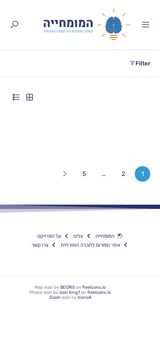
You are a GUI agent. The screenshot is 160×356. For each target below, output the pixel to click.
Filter (143, 63)
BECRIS (67, 287)
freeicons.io (94, 287)
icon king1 (69, 292)
